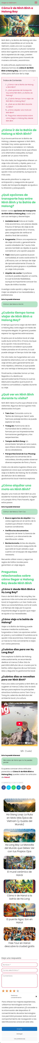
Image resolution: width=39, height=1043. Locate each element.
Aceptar (19, 1029)
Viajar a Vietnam (8, 2)
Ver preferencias (19, 1039)
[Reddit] (28, 787)
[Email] (23, 787)
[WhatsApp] (13, 787)
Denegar (19, 1034)
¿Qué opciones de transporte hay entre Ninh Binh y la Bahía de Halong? (19, 93)
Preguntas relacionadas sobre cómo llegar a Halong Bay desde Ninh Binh (19, 118)
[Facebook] (3, 787)
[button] (36, 996)
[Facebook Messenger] (8, 787)
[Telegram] (18, 787)
